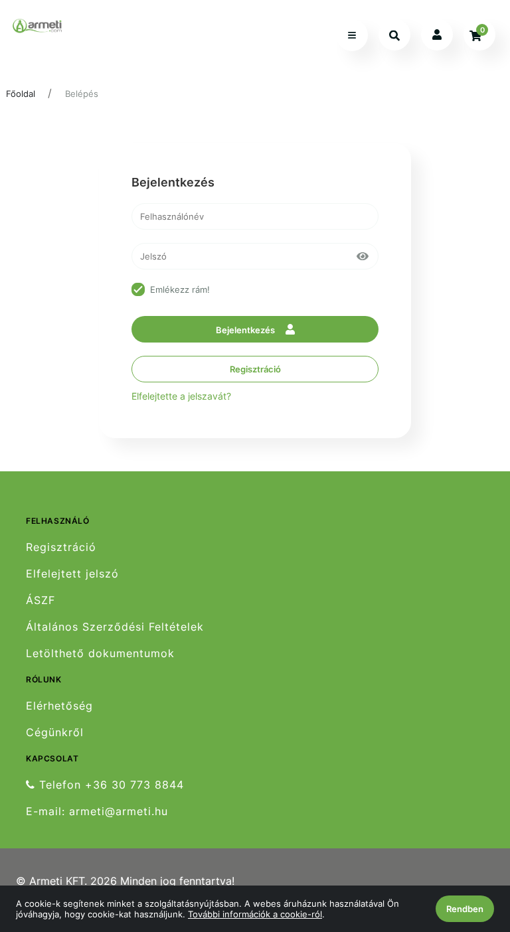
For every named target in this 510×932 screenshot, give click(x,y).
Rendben (464, 908)
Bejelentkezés (246, 330)
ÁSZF (40, 600)
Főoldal (20, 93)
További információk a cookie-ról (255, 914)
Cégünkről (55, 732)
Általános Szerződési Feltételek (115, 627)
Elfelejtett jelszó (72, 574)
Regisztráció (255, 369)
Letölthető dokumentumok (100, 653)
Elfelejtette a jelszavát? (181, 396)
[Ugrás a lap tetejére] (469, 852)
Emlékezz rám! (180, 289)
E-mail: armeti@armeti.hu (97, 811)
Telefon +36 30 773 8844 (109, 784)
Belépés (81, 93)
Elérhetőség (59, 705)
